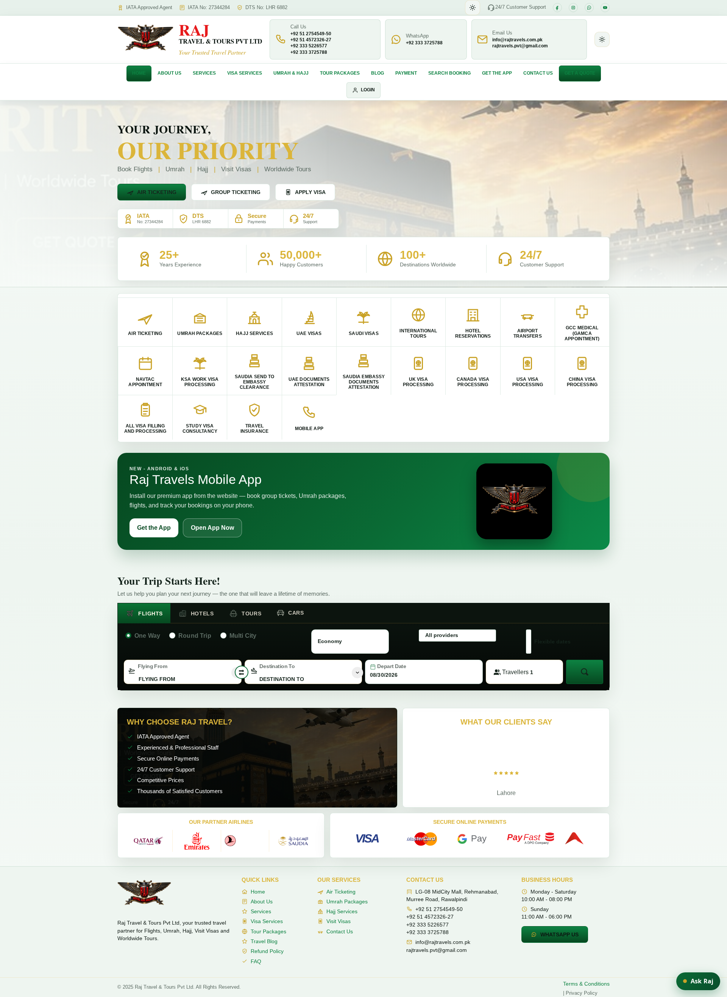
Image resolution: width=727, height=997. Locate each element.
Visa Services (244, 73)
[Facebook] (557, 7)
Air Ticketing (156, 192)
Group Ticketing (236, 192)
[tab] (144, 613)
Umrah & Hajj (291, 73)
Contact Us (538, 73)
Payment (406, 73)
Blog (377, 73)
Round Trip (194, 635)
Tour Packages (340, 73)
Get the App (497, 73)
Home (139, 73)
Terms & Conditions (586, 984)
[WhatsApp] (589, 7)
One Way (147, 635)
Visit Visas (338, 921)
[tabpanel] (363, 655)
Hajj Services (341, 911)
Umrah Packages (347, 901)
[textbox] (183, 679)
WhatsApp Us (559, 934)
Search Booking (449, 73)
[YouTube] (605, 7)
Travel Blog (264, 941)
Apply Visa (310, 192)
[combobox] (183, 672)
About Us (169, 73)
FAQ (256, 961)
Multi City (243, 635)
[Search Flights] (584, 672)
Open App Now (212, 527)
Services (204, 73)
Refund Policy (267, 951)
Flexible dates (552, 642)
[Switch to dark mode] (472, 7)
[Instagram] (573, 7)
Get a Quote (580, 73)
